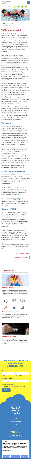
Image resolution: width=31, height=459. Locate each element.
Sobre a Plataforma (15, 421)
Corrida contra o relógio (11, 312)
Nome (4, 371)
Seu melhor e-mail (7, 378)
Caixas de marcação (8, 384)
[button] (28, 2)
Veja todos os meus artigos (21, 257)
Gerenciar (7, 456)
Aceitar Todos (24, 456)
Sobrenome (19, 375)
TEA (15, 424)
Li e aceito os (14, 386)
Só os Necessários (15, 456)
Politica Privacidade (6, 450)
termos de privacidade (18, 386)
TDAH (15, 427)
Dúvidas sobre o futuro (10, 287)
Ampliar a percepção (10, 336)
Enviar (6, 390)
